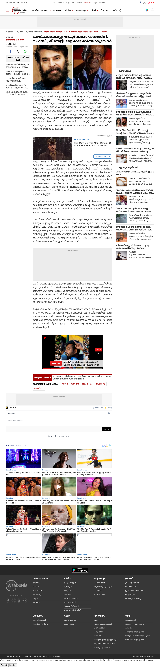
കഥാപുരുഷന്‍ (70, 602)
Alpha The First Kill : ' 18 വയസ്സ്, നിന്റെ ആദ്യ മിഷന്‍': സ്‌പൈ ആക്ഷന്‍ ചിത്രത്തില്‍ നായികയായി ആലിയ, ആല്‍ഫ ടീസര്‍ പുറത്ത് (135, 132)
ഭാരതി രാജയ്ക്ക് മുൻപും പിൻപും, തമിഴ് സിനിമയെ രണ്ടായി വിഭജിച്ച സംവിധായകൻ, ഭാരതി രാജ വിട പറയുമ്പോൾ (135, 150)
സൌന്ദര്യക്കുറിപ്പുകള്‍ (134, 632)
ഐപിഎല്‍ (130, 595)
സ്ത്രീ (93, 10)
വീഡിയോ (105, 10)
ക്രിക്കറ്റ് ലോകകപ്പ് (133, 599)
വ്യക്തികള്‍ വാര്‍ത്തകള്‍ (104, 644)
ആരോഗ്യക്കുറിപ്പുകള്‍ (103, 587)
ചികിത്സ (98, 591)
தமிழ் (67, 3)
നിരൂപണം (68, 591)
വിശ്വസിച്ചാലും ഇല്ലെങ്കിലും (105, 640)
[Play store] (147, 10)
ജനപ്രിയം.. (39, 388)
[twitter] (144, 2)
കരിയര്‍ (36, 602)
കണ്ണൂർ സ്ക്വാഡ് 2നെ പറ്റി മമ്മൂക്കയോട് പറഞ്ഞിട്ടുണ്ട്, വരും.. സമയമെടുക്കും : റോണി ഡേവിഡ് (133, 77)
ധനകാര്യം (37, 595)
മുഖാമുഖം (68, 587)
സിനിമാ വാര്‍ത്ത (34, 32)
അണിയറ (68, 595)
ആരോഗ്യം (80, 10)
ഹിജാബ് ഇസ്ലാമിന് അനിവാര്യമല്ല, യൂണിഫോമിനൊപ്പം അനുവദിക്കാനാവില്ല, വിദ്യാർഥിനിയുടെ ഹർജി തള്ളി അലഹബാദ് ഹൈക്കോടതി (134, 247)
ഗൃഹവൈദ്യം (99, 595)
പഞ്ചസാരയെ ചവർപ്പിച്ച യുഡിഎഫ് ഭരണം (135, 173)
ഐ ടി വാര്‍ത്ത (70, 620)
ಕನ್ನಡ (95, 3)
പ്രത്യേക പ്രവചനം (102, 648)
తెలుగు (79, 3)
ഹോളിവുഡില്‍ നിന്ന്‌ (72, 610)
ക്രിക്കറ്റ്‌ (117, 10)
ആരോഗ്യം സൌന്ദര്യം (134, 624)
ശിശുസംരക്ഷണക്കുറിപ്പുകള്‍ (137, 636)
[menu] (8, 10)
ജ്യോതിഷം (87, 384)
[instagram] (148, 2)
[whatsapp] (25, 51)
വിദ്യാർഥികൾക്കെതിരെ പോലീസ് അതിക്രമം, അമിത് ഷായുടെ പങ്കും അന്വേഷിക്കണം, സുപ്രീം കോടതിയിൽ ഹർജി (134, 192)
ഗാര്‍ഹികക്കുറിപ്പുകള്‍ (134, 640)
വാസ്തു (97, 636)
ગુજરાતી (102, 3)
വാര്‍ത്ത (75, 384)
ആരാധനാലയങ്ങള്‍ (103, 624)
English (61, 3)
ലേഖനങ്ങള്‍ (99, 583)
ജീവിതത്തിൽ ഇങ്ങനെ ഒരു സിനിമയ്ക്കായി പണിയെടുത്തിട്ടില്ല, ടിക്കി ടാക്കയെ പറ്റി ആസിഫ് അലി (133, 95)
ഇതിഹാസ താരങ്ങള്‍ (134, 591)
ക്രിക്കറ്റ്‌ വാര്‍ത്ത (132, 583)
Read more (56, 363)
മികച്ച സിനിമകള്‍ (71, 606)
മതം (96, 620)
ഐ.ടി (35, 599)
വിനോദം (10, 32)
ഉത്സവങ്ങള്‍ (99, 628)
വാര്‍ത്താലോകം (40, 10)
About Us (19, 656)
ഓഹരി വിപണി (39, 620)
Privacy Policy (57, 656)
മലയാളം (87, 3)
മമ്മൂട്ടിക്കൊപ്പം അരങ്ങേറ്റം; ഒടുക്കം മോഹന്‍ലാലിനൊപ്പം (17, 72)
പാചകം (128, 628)
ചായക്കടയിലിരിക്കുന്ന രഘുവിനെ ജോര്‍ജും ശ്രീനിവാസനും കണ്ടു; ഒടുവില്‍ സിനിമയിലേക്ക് (18, 65)
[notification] (152, 10)
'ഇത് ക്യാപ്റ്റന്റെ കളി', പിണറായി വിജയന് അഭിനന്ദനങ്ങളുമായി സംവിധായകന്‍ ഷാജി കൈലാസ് (17, 93)
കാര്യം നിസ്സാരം (70, 583)
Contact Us (47, 656)
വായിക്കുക (125, 71)
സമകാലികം (38, 591)
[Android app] (80, 570)
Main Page (10, 656)
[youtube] (152, 2)
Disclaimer (37, 656)
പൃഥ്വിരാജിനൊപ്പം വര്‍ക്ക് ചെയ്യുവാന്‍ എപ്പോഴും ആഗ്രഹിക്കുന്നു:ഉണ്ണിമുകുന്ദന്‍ (18, 86)
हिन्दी (54, 3)
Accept (4, 665)
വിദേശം (36, 587)
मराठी (73, 3)
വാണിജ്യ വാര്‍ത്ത (40, 624)
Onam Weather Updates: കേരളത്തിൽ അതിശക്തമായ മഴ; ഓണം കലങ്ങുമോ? (135, 210)
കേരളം (57, 10)
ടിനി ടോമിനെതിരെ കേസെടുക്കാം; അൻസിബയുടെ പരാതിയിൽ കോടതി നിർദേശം (134, 113)
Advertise (28, 656)
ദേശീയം (36, 583)
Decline (12, 665)
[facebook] (140, 2)
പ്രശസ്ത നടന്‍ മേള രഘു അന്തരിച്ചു (17, 79)
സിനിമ (67, 10)
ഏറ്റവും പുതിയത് (128, 167)
